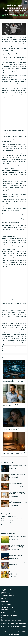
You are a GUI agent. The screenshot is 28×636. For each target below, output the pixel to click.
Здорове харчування (8, 517)
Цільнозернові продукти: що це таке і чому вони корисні (17, 537)
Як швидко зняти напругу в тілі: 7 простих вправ (12, 404)
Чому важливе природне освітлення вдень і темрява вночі (17, 494)
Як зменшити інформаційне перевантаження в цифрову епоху (13, 380)
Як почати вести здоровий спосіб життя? (17, 563)
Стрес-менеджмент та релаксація (14, 13)
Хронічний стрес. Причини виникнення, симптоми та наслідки (14, 15)
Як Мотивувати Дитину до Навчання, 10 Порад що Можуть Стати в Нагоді (16, 547)
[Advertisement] (14, 113)
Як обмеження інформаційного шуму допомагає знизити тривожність (14, 452)
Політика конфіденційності (9, 594)
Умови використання (7, 595)
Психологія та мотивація (15, 13)
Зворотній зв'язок (6, 597)
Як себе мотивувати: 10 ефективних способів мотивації (16, 555)
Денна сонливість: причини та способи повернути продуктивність (18, 476)
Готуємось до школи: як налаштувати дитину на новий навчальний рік (18, 502)
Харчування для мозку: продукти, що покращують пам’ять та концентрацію (17, 485)
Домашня (4, 13)
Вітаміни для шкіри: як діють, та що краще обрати (13, 624)
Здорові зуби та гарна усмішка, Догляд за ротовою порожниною (13, 618)
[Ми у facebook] (2, 599)
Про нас (3, 592)
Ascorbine (7, 589)
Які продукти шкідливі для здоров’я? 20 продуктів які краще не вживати (17, 573)
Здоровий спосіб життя (9, 521)
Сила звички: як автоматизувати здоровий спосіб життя (13, 627)
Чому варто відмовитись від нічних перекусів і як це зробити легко (17, 467)
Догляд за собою (7, 523)
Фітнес (3, 612)
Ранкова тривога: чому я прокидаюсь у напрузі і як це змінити (14, 428)
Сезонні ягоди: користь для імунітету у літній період (12, 621)
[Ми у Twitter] (5, 599)
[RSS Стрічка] (4, 599)
